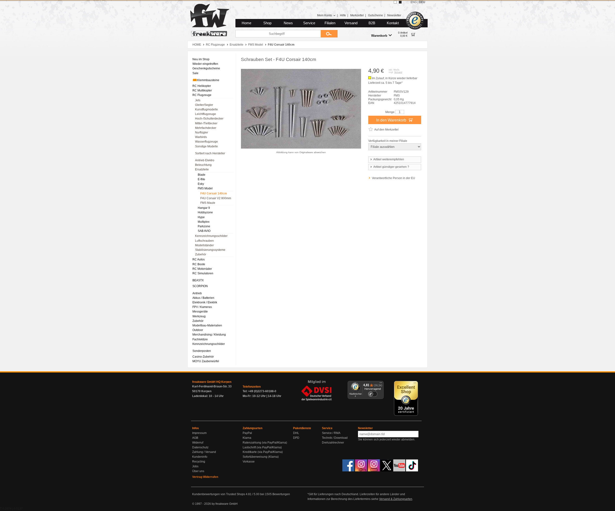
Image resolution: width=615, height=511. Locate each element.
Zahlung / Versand (204, 452)
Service (309, 23)
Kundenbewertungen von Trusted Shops (218, 494)
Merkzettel (357, 15)
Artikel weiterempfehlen (388, 159)
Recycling (198, 461)
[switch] (372, 394)
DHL (296, 433)
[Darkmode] (400, 2)
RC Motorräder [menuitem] (202, 269)
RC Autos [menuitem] (198, 259)
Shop (267, 23)
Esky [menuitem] (201, 184)
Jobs (195, 466)
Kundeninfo (199, 456)
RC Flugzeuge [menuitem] (201, 95)
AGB (195, 437)
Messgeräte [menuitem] (200, 311)
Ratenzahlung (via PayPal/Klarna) (265, 442)
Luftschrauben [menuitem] (204, 240)
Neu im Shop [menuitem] (200, 59)
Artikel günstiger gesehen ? (391, 166)
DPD (296, 437)
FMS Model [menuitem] (205, 188)
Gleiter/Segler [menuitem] (204, 105)
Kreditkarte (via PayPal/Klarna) (263, 452)
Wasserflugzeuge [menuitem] (206, 141)
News (288, 23)
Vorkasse (249, 461)
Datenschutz (200, 447)
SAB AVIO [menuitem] (204, 231)
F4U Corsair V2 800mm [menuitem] (215, 198)
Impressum (199, 433)
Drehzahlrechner (333, 442)
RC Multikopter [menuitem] (202, 90)
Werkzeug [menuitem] (199, 316)
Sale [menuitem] (195, 73)
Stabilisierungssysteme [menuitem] (210, 250)
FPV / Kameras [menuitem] (202, 307)
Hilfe (343, 15)
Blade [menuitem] (201, 174)
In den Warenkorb (391, 120)
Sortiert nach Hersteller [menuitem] (210, 153)
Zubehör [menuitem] (200, 254)
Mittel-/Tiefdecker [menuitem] (206, 123)
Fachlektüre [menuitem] (200, 339)
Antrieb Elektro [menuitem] (204, 160)
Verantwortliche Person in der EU (393, 178)
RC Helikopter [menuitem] (201, 86)
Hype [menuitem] (201, 217)
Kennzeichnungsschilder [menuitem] (211, 236)
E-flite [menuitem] (201, 179)
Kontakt (393, 23)
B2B (372, 23)
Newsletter (394, 15)
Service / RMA (331, 433)
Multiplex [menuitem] (203, 221)
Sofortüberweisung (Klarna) (261, 456)
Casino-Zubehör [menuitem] (203, 356)
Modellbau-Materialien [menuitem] (207, 325)
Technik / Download (335, 437)
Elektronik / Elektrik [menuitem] (204, 302)
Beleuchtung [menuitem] (203, 165)
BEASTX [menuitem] (198, 280)
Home (246, 23)
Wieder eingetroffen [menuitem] (205, 64)
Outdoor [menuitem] (197, 330)
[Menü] (381, 384)
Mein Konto (324, 15)
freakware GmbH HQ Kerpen (211, 382)
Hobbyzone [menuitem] (205, 212)
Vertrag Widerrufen (205, 477)
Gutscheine (375, 15)
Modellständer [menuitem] (204, 245)
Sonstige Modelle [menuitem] (206, 146)
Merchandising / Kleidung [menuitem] (209, 334)
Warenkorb (379, 35)
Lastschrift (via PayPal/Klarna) (262, 447)
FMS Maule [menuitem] (207, 202)
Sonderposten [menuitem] (201, 351)
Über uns (198, 471)
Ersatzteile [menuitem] (202, 169)
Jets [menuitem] (197, 100)
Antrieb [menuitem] (197, 293)
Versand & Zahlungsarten (395, 499)
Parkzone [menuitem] (204, 226)
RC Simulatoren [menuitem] (202, 273)
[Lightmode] (395, 2)
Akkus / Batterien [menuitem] (203, 298)
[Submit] (329, 33)
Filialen (330, 23)
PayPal (247, 433)
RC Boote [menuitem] (198, 264)
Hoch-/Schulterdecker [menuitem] (209, 118)
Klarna (247, 437)
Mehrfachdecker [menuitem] (205, 128)
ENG (414, 2)
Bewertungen (281, 494)
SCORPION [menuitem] (200, 286)
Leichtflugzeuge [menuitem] (205, 114)
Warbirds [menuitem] (201, 137)
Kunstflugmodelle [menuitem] (206, 109)
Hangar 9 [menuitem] (204, 208)
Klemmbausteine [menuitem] (208, 80)
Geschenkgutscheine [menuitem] (206, 68)
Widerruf (197, 442)
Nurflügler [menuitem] (201, 132)
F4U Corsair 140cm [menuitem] (213, 193)
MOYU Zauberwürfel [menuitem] (205, 361)
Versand (350, 23)
